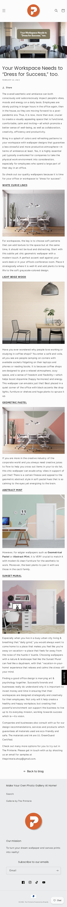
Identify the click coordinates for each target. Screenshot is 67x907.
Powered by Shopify (41, 902)
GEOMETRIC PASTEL (14, 402)
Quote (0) (64, 677)
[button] (3, 10)
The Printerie (29, 902)
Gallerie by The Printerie (19, 801)
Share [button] (9, 87)
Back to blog (35, 771)
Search (10, 794)
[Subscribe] (57, 870)
